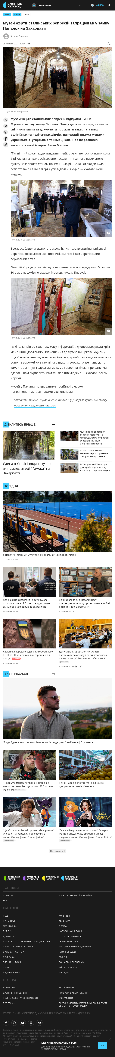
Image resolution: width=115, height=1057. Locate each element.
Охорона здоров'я (70, 936)
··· (81, 5)
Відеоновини (11, 972)
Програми (9, 1003)
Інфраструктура (68, 941)
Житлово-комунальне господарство (26, 941)
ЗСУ (5, 900)
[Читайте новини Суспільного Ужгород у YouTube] (23, 1023)
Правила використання (73, 992)
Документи (66, 997)
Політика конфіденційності (20, 997)
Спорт (6, 967)
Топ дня (64, 972)
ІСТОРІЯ (17, 14)
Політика (9, 957)
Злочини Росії (12, 962)
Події (27, 14)
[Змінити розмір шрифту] (109, 43)
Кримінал (9, 920)
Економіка (9, 926)
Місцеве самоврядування (75, 946)
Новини (8, 895)
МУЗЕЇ (7, 14)
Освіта (63, 926)
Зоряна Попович (19, 36)
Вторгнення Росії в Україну (75, 895)
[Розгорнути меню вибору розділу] (34, 5)
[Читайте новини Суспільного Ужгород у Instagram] (14, 1023)
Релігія (63, 957)
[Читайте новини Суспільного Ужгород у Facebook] (6, 1023)
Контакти (9, 987)
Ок (102, 1045)
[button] (5, 119)
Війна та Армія (68, 967)
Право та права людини (18, 946)
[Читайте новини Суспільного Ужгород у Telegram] (40, 1023)
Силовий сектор (13, 951)
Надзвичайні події (70, 931)
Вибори (7, 931)
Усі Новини (45, 5)
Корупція (64, 915)
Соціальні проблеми (72, 962)
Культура (64, 920)
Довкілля (9, 936)
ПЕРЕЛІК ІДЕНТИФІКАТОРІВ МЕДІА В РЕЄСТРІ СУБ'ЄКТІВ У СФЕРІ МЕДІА (83, 1004)
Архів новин (66, 987)
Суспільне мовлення (16, 992)
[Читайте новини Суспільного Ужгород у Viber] (31, 1023)
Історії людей (67, 951)
